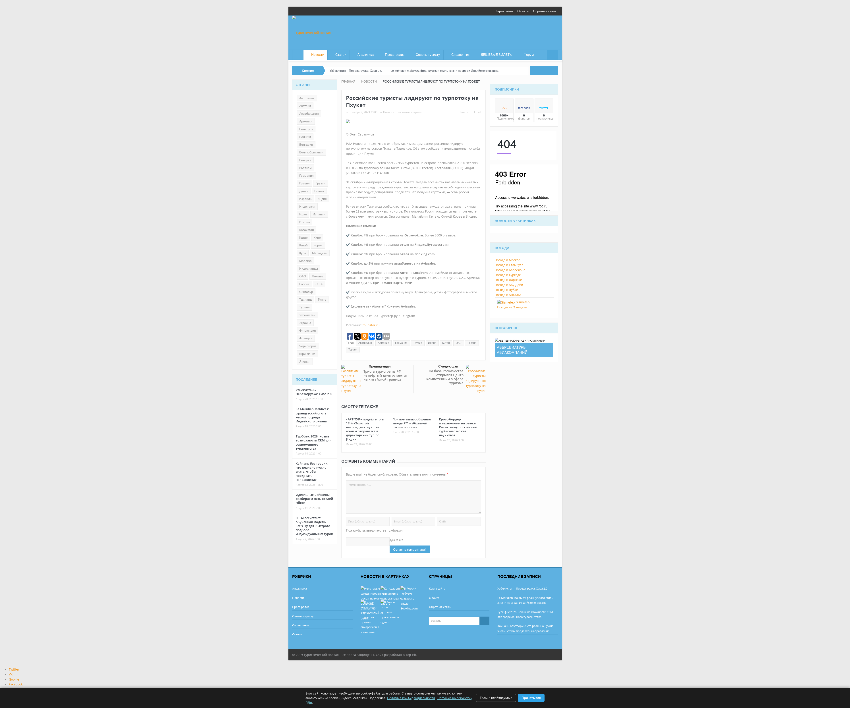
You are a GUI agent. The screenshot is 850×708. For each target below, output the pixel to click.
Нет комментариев (408, 112)
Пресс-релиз (394, 55)
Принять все (531, 698)
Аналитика (365, 55)
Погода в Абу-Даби (509, 285)
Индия (432, 342)
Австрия (305, 106)
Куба (302, 253)
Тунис (322, 299)
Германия (401, 342)
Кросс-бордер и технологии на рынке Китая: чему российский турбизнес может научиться (458, 427)
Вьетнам (305, 168)
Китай (446, 342)
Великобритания (311, 152)
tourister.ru (371, 325)
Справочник (460, 55)
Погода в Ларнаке (508, 280)
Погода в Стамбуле (509, 265)
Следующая (448, 366)
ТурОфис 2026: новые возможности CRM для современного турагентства (313, 442)
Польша (317, 276)
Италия (304, 222)
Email (477, 112)
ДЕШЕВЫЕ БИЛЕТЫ (496, 55)
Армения (383, 342)
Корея (318, 245)
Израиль (305, 199)
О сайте (523, 11)
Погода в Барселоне (510, 270)
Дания (303, 191)
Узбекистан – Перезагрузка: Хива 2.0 (356, 70)
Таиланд (305, 299)
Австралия (365, 342)
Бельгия (305, 137)
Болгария (306, 144)
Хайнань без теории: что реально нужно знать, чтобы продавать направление (312, 471)
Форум (529, 55)
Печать (463, 112)
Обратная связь (544, 11)
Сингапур (306, 292)
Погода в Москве (507, 260)
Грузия (417, 342)
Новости (317, 55)
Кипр (317, 237)
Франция (305, 338)
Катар (303, 237)
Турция (352, 349)
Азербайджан (309, 113)
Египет (319, 191)
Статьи (340, 55)
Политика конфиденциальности (411, 698)
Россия (472, 342)
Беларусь (306, 129)
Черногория (308, 346)
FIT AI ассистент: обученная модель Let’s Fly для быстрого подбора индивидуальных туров (314, 526)
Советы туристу (428, 55)
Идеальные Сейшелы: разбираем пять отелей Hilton (314, 499)
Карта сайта (504, 11)
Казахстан (306, 230)
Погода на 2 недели (512, 307)
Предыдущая (380, 366)
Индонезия (307, 206)
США (319, 284)
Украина (305, 323)
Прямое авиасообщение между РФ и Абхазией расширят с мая (411, 423)
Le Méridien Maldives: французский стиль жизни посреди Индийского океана (444, 70)
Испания (319, 214)
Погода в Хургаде (508, 275)
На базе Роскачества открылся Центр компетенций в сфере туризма (445, 377)
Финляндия (307, 330)
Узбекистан (307, 315)
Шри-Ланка (307, 354)
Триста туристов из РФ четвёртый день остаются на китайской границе (385, 375)
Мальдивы (319, 253)
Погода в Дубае (506, 290)
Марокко (305, 261)
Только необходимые (496, 698)
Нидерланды (308, 268)
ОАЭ (459, 342)
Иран (303, 214)
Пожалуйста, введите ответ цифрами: (374, 530)
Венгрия (305, 160)
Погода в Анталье (508, 295)
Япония (304, 361)
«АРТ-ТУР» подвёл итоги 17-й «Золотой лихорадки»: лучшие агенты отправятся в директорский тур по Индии (365, 429)
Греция (304, 183)
